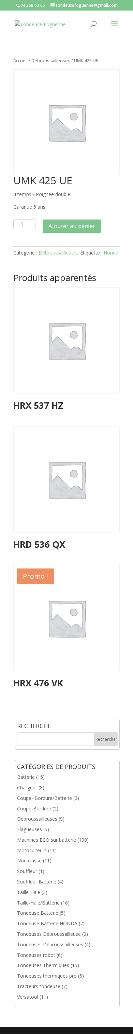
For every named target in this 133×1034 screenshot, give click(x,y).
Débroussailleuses (50, 60)
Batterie (26, 777)
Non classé (29, 860)
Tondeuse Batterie (37, 913)
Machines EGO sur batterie (46, 840)
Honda (111, 252)
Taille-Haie (28, 892)
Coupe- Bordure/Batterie (44, 798)
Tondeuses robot (36, 955)
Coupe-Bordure (34, 808)
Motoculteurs (32, 850)
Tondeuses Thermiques (43, 965)
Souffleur (27, 871)
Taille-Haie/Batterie (38, 902)
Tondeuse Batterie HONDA (47, 923)
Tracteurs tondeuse (38, 986)
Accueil (20, 60)
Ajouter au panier (71, 226)
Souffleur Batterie (36, 881)
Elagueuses (29, 829)
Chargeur (27, 787)
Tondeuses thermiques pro (47, 975)
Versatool (27, 997)
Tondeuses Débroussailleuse (49, 934)
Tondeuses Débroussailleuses (50, 944)
